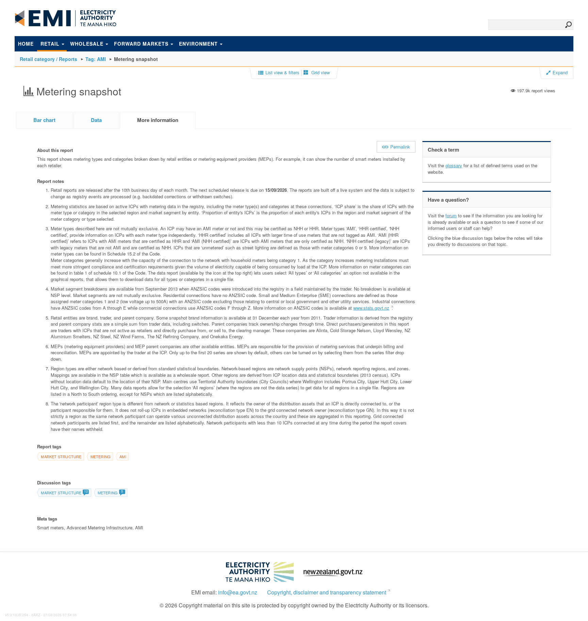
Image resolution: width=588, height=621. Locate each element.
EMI (66, 18)
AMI (122, 456)
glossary (453, 165)
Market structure (61, 456)
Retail (50, 43)
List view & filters (282, 72)
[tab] (44, 120)
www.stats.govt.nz (371, 308)
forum (451, 215)
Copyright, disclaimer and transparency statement (326, 592)
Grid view (320, 72)
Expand (560, 72)
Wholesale (86, 43)
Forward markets (141, 43)
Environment (198, 43)
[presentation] (157, 120)
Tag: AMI (95, 59)
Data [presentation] (96, 120)
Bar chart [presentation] (44, 120)
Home (26, 43)
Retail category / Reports (48, 59)
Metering (101, 456)
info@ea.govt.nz (237, 592)
